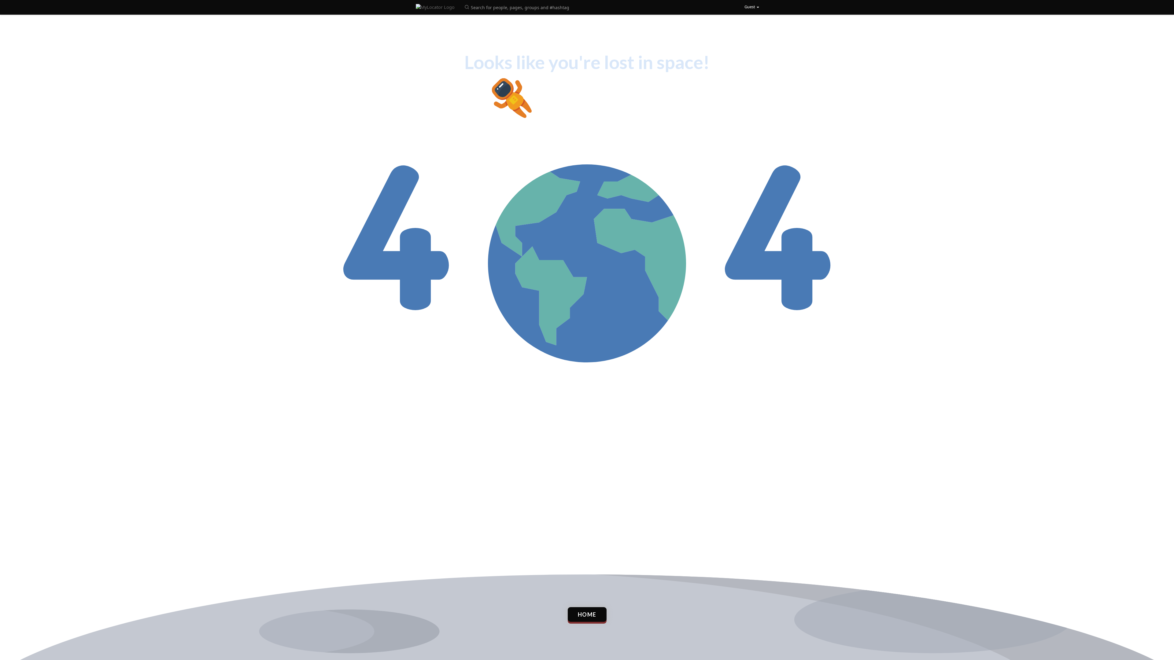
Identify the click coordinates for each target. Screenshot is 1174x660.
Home (587, 614)
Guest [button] (750, 6)
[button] (518, 7)
